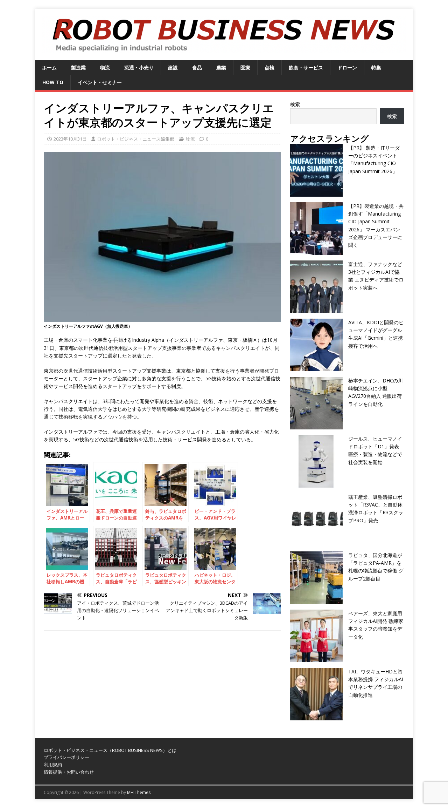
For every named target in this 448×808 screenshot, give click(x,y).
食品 (197, 67)
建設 (173, 67)
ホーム (49, 67)
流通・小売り (139, 67)
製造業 (78, 67)
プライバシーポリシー (66, 757)
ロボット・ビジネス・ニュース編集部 (135, 139)
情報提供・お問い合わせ (69, 772)
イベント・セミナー (100, 82)
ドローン (347, 67)
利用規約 (53, 764)
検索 (295, 104)
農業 (221, 67)
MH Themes (138, 792)
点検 (269, 67)
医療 (245, 67)
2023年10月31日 (70, 139)
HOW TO (52, 82)
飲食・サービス (306, 67)
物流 (105, 67)
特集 (376, 67)
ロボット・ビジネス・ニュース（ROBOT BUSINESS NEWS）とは (110, 750)
